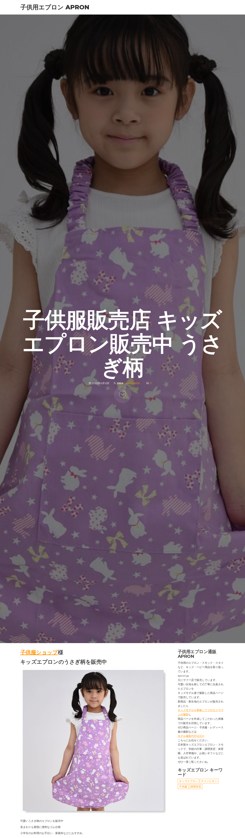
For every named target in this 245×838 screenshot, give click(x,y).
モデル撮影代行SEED (191, 736)
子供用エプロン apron (54, 7)
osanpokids (132, 383)
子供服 (183, 786)
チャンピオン (209, 781)
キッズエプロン (188, 781)
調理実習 (195, 786)
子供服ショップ (39, 652)
